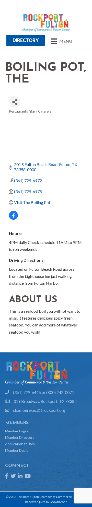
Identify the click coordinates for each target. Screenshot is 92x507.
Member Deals (16, 450)
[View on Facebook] (13, 218)
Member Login (16, 431)
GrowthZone (58, 502)
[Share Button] (14, 101)
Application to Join (20, 444)
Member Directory (19, 437)
